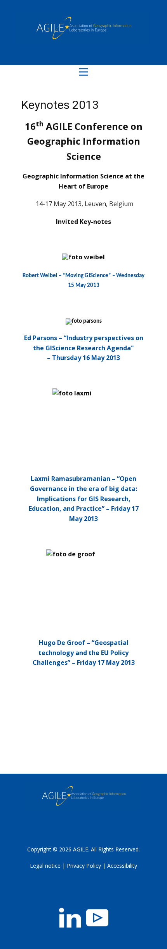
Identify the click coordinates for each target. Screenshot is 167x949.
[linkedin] (70, 918)
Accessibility (122, 865)
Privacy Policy (84, 865)
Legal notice (45, 865)
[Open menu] (83, 72)
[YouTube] (97, 918)
